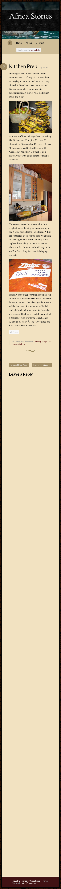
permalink (35, 50)
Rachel (45, 67)
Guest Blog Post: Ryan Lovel (19, 365)
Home (19, 43)
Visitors (21, 344)
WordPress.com (29, 883)
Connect (40, 43)
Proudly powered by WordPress (26, 881)
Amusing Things (40, 341)
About (29, 43)
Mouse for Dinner (42, 365)
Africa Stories (30, 15)
